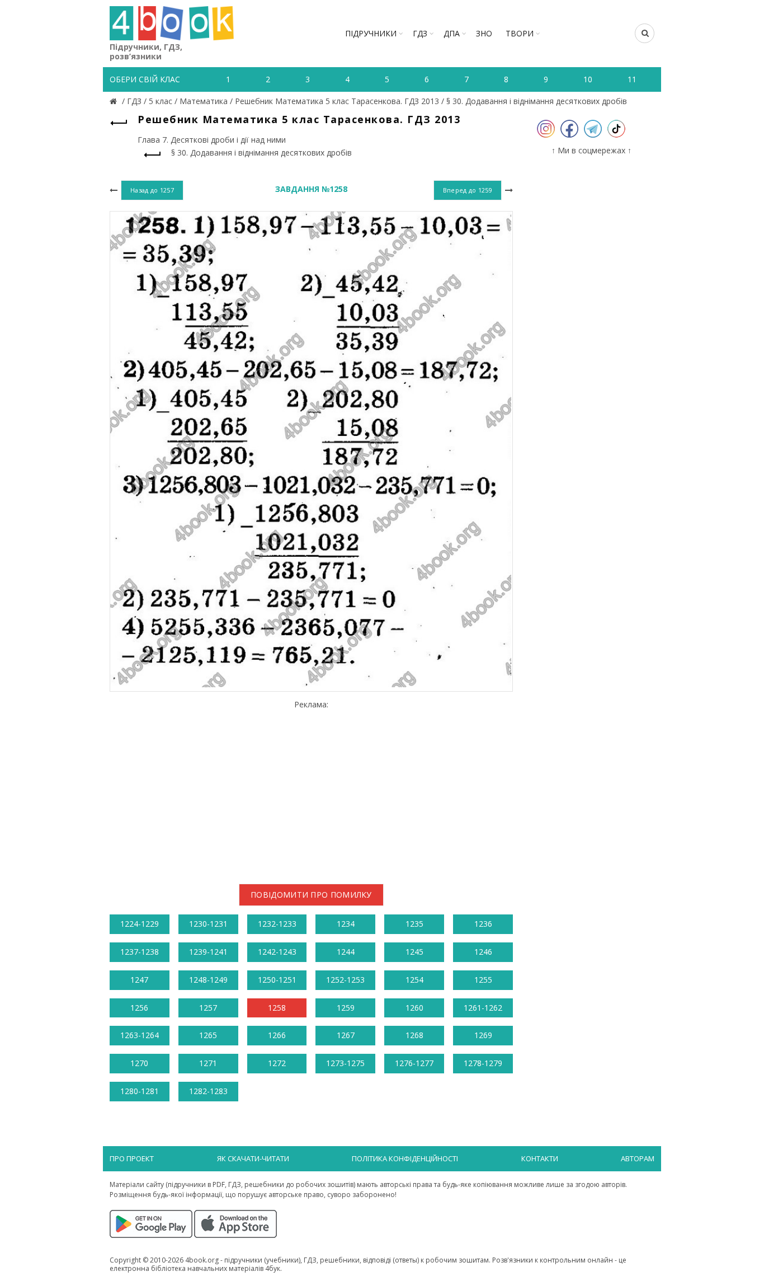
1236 (483, 923)
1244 (346, 951)
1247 (139, 979)
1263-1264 (139, 1035)
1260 (414, 1007)
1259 (346, 1007)
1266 (277, 1035)
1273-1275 (345, 1063)
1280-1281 (139, 1091)
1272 (277, 1063)
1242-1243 (277, 951)
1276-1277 (414, 1063)
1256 (139, 1007)
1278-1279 (483, 1063)
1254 (414, 979)
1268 (414, 1035)
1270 (139, 1063)
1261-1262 (483, 1007)
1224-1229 (139, 923)
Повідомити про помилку (311, 894)
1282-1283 (208, 1091)
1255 (483, 979)
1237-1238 (139, 951)
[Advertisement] (311, 787)
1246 (483, 951)
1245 (414, 951)
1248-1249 (208, 979)
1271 (208, 1063)
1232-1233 (277, 923)
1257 (208, 1007)
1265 (208, 1035)
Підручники (371, 33)
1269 (483, 1035)
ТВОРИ (520, 33)
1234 (346, 923)
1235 (414, 923)
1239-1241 (208, 951)
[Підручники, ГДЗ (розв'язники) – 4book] (115, 101)
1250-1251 (277, 979)
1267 (346, 1035)
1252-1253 (345, 979)
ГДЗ (420, 33)
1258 (277, 1007)
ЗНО (484, 33)
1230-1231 (208, 923)
